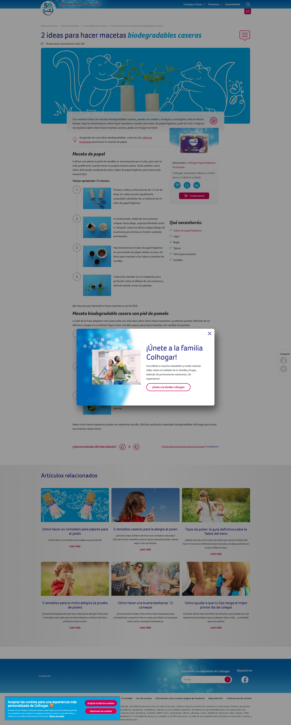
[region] (62, 708)
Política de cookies (56, 716)
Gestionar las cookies (101, 711)
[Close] (209, 333)
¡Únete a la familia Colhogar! (168, 387)
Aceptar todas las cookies (100, 703)
